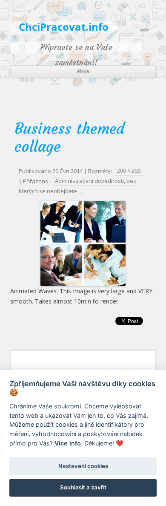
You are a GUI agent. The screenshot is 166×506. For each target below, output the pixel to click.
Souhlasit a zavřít (83, 487)
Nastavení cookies (83, 466)
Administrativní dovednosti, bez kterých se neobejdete (77, 186)
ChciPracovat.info (64, 27)
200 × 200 (128, 171)
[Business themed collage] (83, 243)
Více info (67, 443)
